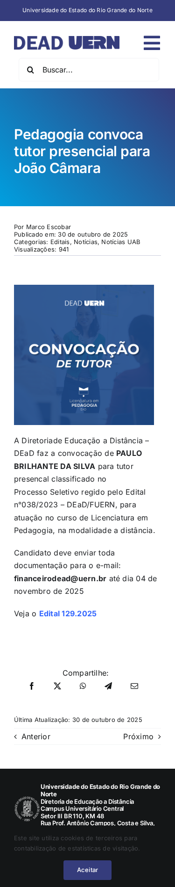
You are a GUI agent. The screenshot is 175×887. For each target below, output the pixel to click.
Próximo (138, 736)
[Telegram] (108, 686)
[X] (57, 686)
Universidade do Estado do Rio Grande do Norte (87, 10)
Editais (60, 241)
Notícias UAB (120, 241)
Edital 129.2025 (68, 613)
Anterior (35, 736)
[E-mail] (134, 686)
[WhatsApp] (83, 686)
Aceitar (87, 869)
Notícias (86, 241)
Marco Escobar (48, 227)
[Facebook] (31, 686)
